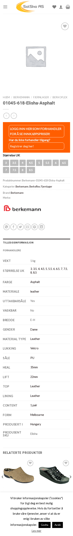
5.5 (50, 268)
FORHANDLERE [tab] (12, 250)
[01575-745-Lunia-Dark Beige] (19, 475)
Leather (35, 339)
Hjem (6, 97)
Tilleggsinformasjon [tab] (18, 242)
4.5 (42, 268)
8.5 (35, 272)
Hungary (35, 424)
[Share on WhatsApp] (6, 227)
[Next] (70, 485)
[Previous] (3, 485)
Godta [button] (44, 524)
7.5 (65, 268)
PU (32, 357)
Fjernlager (41, 97)
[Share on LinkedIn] (41, 227)
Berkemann (21, 97)
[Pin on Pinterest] (34, 227)
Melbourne (37, 414)
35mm (34, 367)
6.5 (58, 268)
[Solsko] (30, 7)
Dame (34, 329)
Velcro (34, 348)
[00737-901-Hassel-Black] (54, 475)
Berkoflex (60, 97)
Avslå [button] (58, 524)
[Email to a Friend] (27, 227)
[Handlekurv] (68, 7)
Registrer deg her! (22, 146)
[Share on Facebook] (13, 227)
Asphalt (35, 282)
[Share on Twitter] (20, 227)
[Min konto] (61, 7)
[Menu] (5, 7)
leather (34, 291)
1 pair (33, 405)
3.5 (35, 268)
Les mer (36, 530)
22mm (34, 376)
